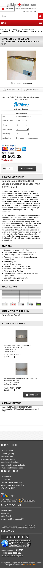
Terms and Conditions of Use (13, 519)
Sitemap (5, 513)
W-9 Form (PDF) (8, 488)
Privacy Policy (7, 456)
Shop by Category (13, 30)
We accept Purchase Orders (13, 468)
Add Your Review (21, 113)
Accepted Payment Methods (13, 465)
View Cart (9, 9)
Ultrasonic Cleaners (27, 30)
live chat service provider (30, 11)
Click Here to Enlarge (22, 83)
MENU (3, 23)
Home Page (7, 510)
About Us (6, 480)
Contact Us (6, 477)
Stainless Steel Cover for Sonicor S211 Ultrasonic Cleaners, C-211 (18, 346)
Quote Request (33, 90)
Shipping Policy (8, 453)
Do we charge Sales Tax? (12, 482)
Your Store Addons (30, 565)
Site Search (6, 516)
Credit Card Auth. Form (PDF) (13, 485)
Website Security (9, 459)
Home (2, 30)
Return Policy (7, 451)
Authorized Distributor (21, 109)
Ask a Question (12, 90)
